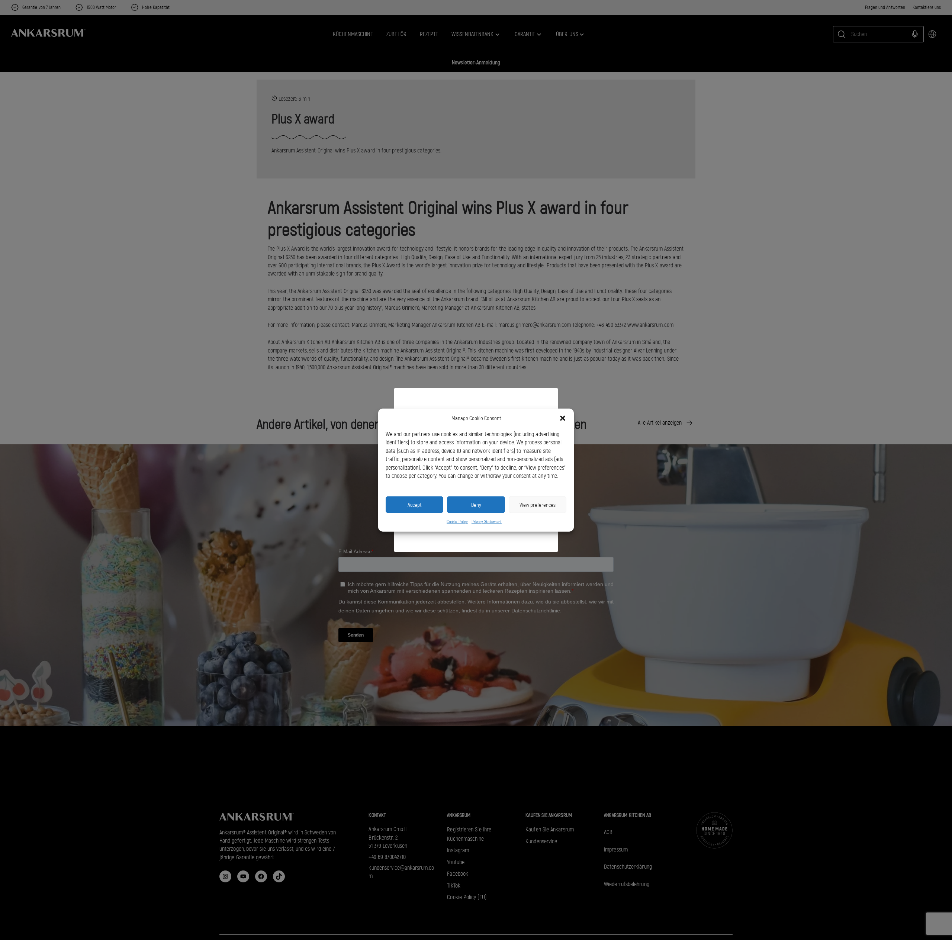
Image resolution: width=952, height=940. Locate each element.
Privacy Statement (487, 521)
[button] (562, 418)
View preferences (538, 504)
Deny (476, 504)
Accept (414, 504)
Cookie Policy (457, 521)
